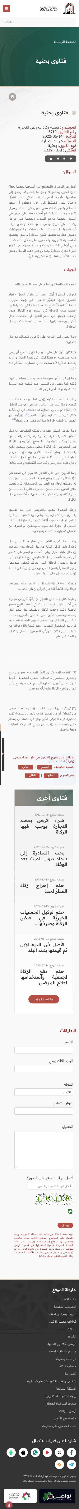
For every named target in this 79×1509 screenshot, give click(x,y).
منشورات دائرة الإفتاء (62, 1351)
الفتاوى (71, 1336)
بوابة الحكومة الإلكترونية (60, 1396)
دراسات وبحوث (66, 1359)
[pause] (57, 158)
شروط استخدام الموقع (61, 1403)
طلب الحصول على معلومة (59, 1426)
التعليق (67, 1126)
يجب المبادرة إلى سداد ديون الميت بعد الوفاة (43, 858)
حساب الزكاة (67, 1366)
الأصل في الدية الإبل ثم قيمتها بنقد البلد (43, 947)
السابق (44, 767)
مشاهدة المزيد (43, 999)
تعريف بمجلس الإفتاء (62, 1314)
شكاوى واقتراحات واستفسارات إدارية (51, 1381)
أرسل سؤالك (67, 1411)
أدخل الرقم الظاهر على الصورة (50, 1178)
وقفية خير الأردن (65, 1418)
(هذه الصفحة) (58, 761)
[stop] (64, 158)
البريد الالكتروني (61, 1060)
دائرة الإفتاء (69, 1299)
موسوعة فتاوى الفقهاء (61, 1344)
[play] (70, 158)
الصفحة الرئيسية (65, 42)
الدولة (68, 1084)
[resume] (51, 158)
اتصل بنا (70, 1373)
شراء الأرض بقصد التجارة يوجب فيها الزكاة (43, 826)
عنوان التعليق (63, 1103)
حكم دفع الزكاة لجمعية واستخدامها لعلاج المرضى (43, 977)
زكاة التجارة (51, 140)
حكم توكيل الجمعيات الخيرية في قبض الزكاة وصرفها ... (43, 917)
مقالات (71, 1329)
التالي (25, 767)
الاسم (69, 1042)
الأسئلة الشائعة (66, 1388)
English (9, 21)
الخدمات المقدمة (65, 1306)
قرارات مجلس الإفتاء (62, 1321)
